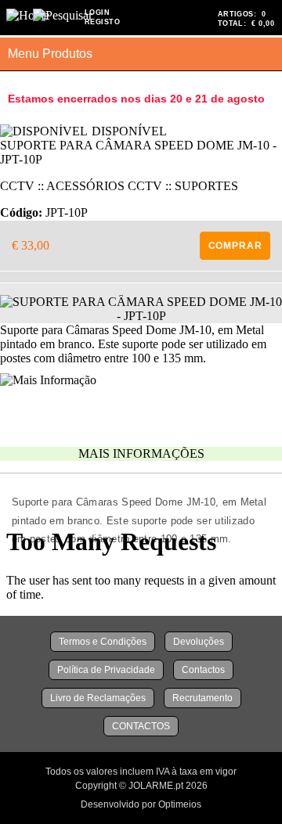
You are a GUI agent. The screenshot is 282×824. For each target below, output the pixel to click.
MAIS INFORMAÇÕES (141, 453)
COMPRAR (235, 245)
